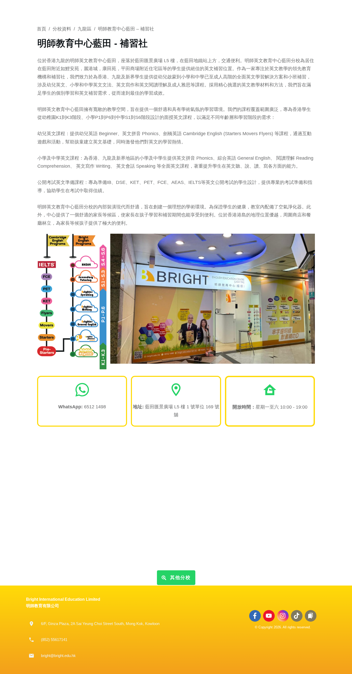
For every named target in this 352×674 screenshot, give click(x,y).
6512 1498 (95, 406)
